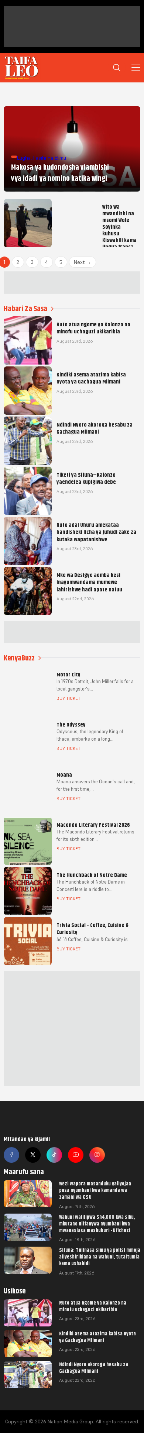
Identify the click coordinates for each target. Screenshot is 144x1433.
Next (82, 262)
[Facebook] (11, 1155)
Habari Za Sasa (25, 308)
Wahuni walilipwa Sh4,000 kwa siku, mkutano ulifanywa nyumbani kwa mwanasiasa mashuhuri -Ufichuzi (97, 1223)
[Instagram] (97, 1155)
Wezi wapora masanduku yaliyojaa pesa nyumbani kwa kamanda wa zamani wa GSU (95, 1190)
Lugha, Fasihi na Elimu (41, 157)
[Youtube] (75, 1155)
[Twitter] (32, 1155)
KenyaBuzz (19, 658)
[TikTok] (54, 1155)
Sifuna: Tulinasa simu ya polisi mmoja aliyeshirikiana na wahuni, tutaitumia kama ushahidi (99, 1256)
